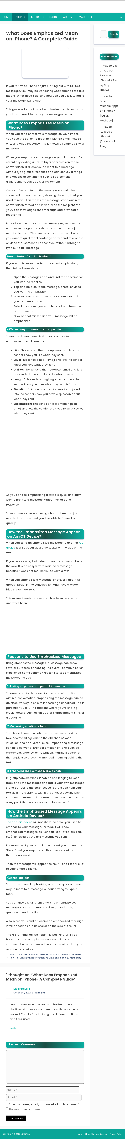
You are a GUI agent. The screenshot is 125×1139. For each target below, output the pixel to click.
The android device (19, 822)
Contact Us (101, 1134)
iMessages (38, 17)
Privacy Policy (116, 1134)
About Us (89, 1134)
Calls (53, 17)
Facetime (68, 17)
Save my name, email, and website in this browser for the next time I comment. (45, 1107)
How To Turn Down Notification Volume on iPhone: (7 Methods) (45, 957)
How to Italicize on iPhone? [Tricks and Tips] (107, 136)
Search (114, 34)
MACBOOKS (86, 17)
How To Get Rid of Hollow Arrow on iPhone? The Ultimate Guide (45, 954)
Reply (13, 1028)
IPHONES (20, 17)
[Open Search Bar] (121, 17)
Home (80, 1134)
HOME (6, 17)
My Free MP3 (21, 989)
